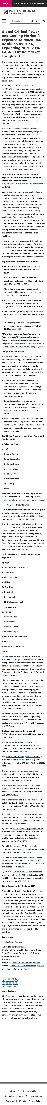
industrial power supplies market (27, 872)
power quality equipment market (27, 828)
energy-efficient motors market (27, 857)
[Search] (32, 20)
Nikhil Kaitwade (9, 656)
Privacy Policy (35, 1101)
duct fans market (13, 800)
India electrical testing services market (23, 757)
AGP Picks (6, 4)
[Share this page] (43, 21)
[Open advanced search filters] (37, 20)
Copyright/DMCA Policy (16, 1101)
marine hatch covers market (24, 742)
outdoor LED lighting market (25, 846)
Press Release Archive (27, 1091)
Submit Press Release (14, 1096)
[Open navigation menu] (4, 21)
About (12, 1091)
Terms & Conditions (34, 1096)
